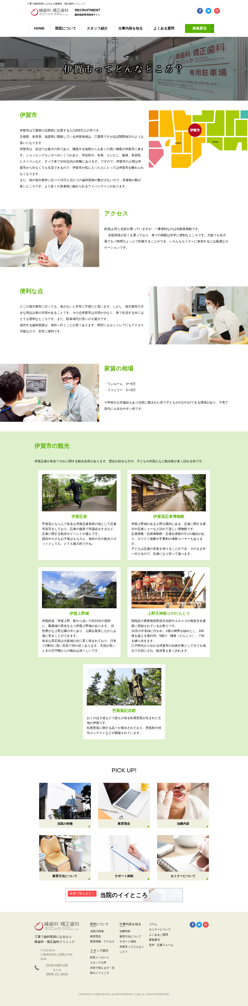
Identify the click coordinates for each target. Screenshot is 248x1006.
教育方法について (130, 936)
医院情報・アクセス (102, 941)
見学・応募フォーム (161, 944)
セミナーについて (160, 929)
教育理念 (95, 936)
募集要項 (200, 28)
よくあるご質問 (158, 934)
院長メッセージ (99, 957)
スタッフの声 (98, 962)
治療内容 (125, 931)
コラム (153, 924)
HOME (39, 28)
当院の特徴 (97, 931)
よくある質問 (163, 28)
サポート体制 (128, 941)
